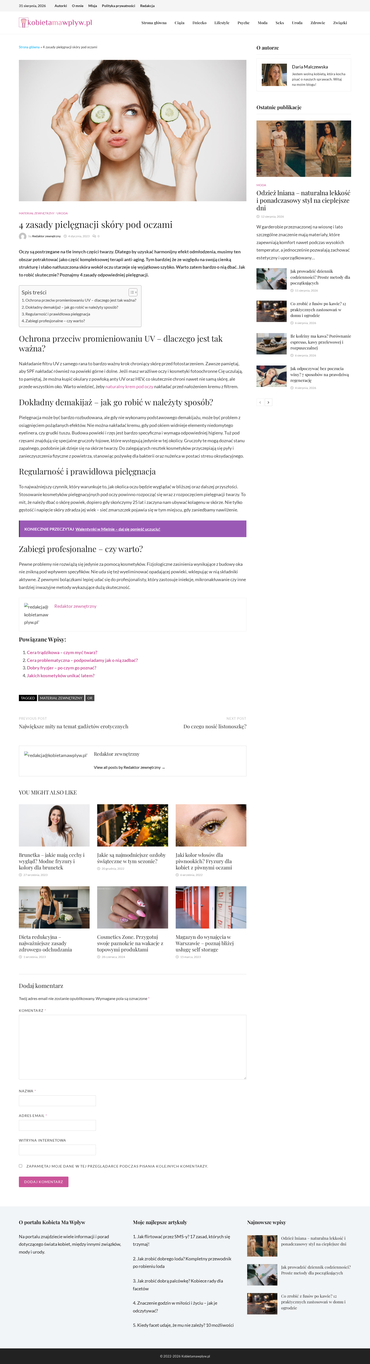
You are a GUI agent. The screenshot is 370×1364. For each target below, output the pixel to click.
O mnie (77, 6)
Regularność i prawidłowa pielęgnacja (57, 313)
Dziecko (199, 22)
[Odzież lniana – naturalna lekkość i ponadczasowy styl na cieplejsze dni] (303, 149)
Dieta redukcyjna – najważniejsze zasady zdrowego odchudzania (45, 943)
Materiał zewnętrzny (37, 213)
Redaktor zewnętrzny (46, 236)
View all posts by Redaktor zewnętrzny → (129, 767)
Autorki (61, 6)
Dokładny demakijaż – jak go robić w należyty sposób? (71, 307)
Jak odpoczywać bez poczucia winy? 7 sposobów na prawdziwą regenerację (319, 374)
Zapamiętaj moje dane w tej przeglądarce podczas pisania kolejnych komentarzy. (117, 1166)
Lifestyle (222, 22)
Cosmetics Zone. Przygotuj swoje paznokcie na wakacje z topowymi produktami (130, 943)
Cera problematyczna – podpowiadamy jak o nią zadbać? (82, 660)
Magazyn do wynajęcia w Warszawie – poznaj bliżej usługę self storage (205, 943)
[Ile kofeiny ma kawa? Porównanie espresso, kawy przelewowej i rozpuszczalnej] (271, 337)
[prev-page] (260, 402)
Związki (340, 22)
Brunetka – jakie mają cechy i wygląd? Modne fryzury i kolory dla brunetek (52, 861)
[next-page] (268, 402)
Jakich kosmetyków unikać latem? (61, 675)
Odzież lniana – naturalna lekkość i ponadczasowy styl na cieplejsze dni (303, 200)
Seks (280, 22)
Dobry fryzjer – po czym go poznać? (61, 667)
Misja (92, 6)
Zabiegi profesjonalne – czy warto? (55, 320)
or (89, 698)
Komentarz (32, 1010)
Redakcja (147, 6)
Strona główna (154, 22)
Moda (263, 22)
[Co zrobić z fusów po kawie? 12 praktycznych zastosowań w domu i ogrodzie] (271, 304)
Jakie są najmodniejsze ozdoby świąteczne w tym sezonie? (131, 857)
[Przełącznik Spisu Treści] (130, 292)
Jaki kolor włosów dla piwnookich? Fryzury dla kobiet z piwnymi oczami (204, 861)
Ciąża (179, 22)
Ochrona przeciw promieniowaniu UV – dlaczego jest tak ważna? (80, 300)
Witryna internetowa (42, 1140)
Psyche (244, 22)
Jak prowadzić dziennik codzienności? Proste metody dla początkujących (320, 277)
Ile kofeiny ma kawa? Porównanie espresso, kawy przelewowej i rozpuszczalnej (320, 341)
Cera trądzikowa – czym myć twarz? (62, 652)
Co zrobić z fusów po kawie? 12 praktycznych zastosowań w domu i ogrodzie (318, 309)
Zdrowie (318, 22)
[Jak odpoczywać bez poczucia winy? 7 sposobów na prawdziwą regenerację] (271, 369)
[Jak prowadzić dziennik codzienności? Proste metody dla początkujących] (271, 272)
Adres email (33, 1115)
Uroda (297, 22)
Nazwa (27, 1091)
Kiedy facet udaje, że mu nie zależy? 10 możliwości (185, 1325)
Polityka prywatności (118, 6)
